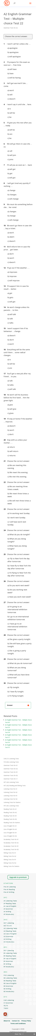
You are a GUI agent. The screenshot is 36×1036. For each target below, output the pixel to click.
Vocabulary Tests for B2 (11, 849)
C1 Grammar (8, 1003)
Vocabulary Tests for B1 (11, 846)
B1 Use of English (10, 958)
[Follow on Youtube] (5, 1014)
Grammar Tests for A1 (11, 765)
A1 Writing (7, 911)
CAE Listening (9, 1000)
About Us (8, 1021)
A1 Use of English (10, 906)
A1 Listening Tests (10, 901)
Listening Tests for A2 (10, 792)
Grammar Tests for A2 (11, 28)
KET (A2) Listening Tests (11, 782)
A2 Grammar (8, 936)
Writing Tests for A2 (10, 856)
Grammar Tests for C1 (11, 779)
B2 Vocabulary (9, 991)
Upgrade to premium (18, 877)
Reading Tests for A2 (10, 812)
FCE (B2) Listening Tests (11, 762)
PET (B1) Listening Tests (11, 806)
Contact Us (17, 1021)
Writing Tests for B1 (10, 859)
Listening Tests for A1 (10, 789)
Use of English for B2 (10, 836)
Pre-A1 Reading (9, 889)
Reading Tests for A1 (10, 809)
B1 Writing (7, 964)
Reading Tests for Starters (12, 822)
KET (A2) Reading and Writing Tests (15, 785)
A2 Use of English (10, 934)
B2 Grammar (8, 986)
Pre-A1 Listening (10, 887)
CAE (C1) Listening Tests (11, 759)
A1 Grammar (8, 909)
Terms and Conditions (18, 1023)
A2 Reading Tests (10, 931)
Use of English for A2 (10, 829)
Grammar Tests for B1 (11, 772)
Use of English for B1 (10, 833)
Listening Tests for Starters (12, 802)
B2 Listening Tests (10, 978)
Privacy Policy (27, 1021)
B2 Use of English (10, 983)
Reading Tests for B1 (10, 816)
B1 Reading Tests (10, 956)
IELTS (6, 1005)
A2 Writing (7, 939)
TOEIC (6, 1008)
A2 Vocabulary (9, 942)
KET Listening (9, 923)
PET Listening (9, 950)
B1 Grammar (8, 961)
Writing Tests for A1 (10, 853)
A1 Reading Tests (10, 903)
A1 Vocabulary (9, 914)
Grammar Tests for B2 (11, 775)
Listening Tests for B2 (10, 799)
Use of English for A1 (10, 826)
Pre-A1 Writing (9, 892)
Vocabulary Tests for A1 (11, 839)
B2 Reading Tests (10, 981)
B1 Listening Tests (10, 953)
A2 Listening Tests (10, 928)
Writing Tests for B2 (10, 863)
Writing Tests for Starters (11, 866)
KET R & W (8, 926)
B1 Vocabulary (9, 967)
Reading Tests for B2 (10, 819)
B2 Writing (7, 989)
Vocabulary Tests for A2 (11, 843)
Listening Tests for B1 (10, 796)
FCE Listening (9, 975)
